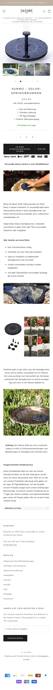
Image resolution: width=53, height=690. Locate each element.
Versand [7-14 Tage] (13, 508)
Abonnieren (15, 638)
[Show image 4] (29, 81)
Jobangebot (8, 575)
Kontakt (6, 584)
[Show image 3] (26, 81)
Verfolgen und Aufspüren (14, 565)
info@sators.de (10, 544)
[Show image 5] (32, 81)
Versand (7, 580)
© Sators (26, 652)
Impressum (8, 598)
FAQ (5, 589)
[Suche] (44, 11)
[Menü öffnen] (4, 11)
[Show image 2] (23, 81)
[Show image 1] (20, 81)
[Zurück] (15, 81)
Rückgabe (7, 594)
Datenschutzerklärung (13, 570)
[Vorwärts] (37, 81)
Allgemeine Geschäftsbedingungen (18, 561)
